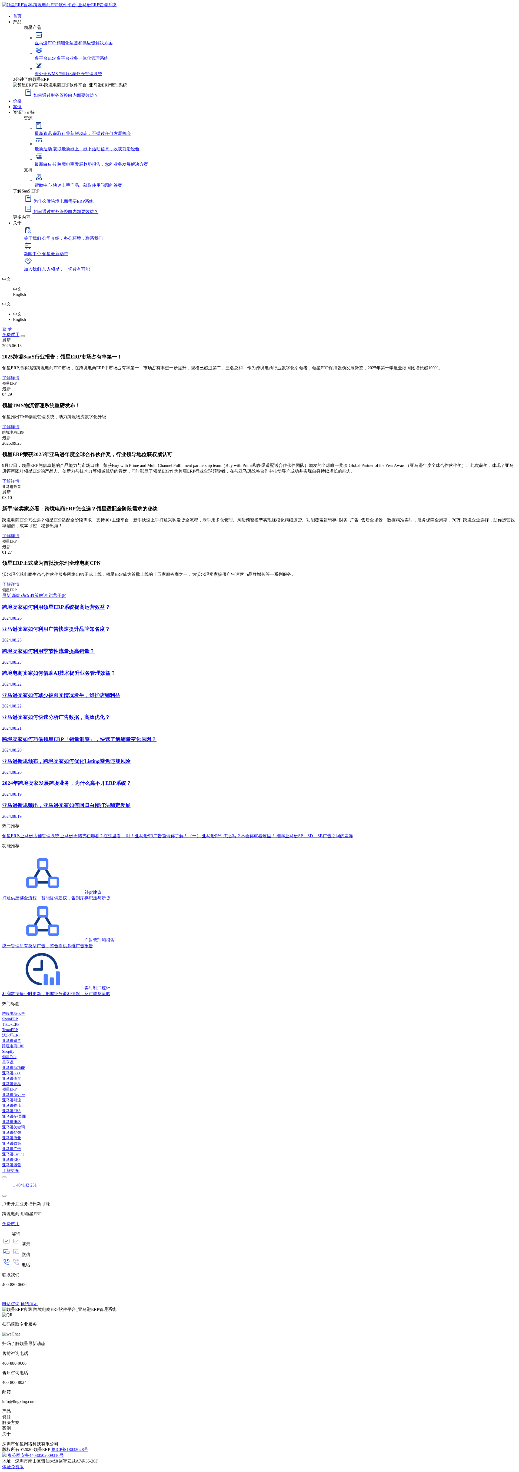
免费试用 (10, 334)
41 (23, 1185)
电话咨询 (10, 1303)
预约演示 (29, 1303)
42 (27, 1185)
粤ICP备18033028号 (69, 1449)
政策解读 (39, 595)
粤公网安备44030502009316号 (36, 1455)
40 (18, 1185)
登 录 (7, 329)
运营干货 (57, 595)
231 (33, 1185)
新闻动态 (21, 595)
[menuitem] (265, 15)
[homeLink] (59, 4)
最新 (7, 595)
